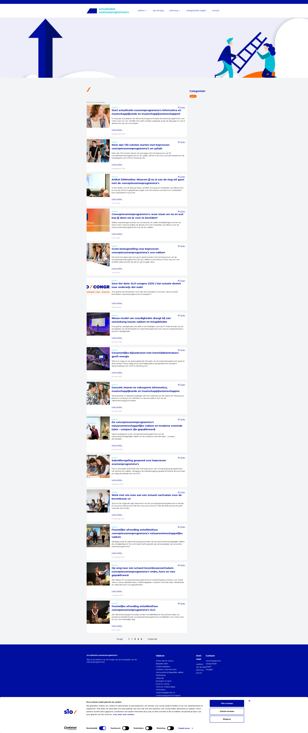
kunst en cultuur (163, 684)
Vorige (120, 639)
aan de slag (158, 10)
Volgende (152, 639)
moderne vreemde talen (166, 669)
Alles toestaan (227, 703)
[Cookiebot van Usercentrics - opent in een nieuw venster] (70, 728)
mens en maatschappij (165, 687)
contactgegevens (213, 661)
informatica (160, 690)
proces (199, 673)
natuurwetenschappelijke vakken (170, 672)
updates (199, 664)
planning (199, 670)
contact (215, 10)
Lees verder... (117, 130)
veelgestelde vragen (196, 10)
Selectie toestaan (227, 711)
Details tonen (184, 728)
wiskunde (160, 678)
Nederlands (161, 675)
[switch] (125, 728)
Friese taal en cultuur (164, 661)
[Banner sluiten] (249, 701)
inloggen (209, 669)
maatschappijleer (163, 666)
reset (192, 96)
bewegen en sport (163, 681)
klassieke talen (162, 664)
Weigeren (227, 719)
